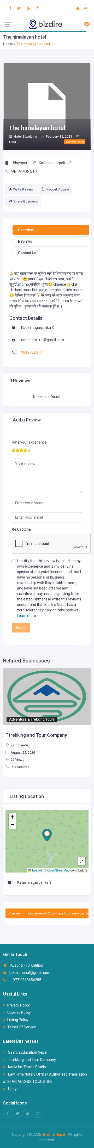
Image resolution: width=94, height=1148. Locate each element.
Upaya (13, 1089)
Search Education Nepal (27, 1052)
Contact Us (27, 253)
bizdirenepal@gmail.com (29, 973)
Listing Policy (17, 1020)
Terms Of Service (21, 1027)
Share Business (25, 201)
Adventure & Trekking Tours (32, 719)
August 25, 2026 (22, 752)
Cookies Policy (19, 1012)
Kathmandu (19, 745)
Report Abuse (57, 189)
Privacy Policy (18, 1005)
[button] (47, 835)
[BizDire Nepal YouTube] (28, 8)
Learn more (26, 615)
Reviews (25, 241)
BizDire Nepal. (54, 1134)
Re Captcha (21, 529)
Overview (26, 230)
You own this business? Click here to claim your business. (49, 913)
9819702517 (24, 171)
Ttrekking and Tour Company (31, 1060)
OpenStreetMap (58, 870)
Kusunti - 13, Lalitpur (27, 965)
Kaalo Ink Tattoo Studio (26, 1067)
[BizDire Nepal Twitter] (19, 8)
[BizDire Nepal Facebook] (10, 8)
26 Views (17, 760)
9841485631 (19, 767)
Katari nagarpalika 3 (55, 163)
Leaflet (36, 870)
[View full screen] (81, 861)
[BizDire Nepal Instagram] (37, 8)
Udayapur (19, 163)
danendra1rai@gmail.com (42, 340)
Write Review (22, 189)
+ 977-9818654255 (25, 980)
